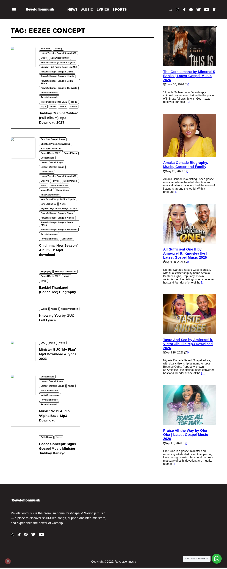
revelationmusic (49, 92)
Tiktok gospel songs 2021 (54, 102)
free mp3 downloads (51, 148)
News (72, 9)
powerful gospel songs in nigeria (57, 76)
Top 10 (74, 102)
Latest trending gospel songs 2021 (58, 53)
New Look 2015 (48, 204)
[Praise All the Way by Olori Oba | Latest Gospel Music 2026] (189, 423)
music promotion (59, 185)
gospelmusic (47, 158)
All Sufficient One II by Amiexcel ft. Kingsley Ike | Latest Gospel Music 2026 (185, 253)
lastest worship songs (52, 167)
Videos (62, 106)
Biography (46, 271)
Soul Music (67, 239)
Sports (120, 9)
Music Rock (46, 190)
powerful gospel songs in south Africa (57, 82)
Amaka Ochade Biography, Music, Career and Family (185, 165)
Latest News (47, 171)
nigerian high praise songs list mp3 (59, 67)
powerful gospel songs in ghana (57, 71)
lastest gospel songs (52, 162)
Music (87, 9)
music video (62, 190)
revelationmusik (49, 97)
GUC (43, 343)
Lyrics (102, 9)
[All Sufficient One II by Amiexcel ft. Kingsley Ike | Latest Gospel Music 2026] (189, 242)
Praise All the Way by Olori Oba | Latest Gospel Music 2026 (186, 435)
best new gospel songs (53, 139)
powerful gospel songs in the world (59, 88)
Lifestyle (45, 181)
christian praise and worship (55, 144)
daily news (46, 437)
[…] (188, 101)
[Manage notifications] (8, 561)
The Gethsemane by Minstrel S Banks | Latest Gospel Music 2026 (189, 76)
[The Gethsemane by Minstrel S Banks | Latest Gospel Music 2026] (189, 64)
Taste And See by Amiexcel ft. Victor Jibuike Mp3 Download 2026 (188, 344)
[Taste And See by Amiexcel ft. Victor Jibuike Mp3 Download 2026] (189, 332)
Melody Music (70, 181)
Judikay (58, 48)
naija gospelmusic (60, 58)
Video (53, 106)
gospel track (70, 153)
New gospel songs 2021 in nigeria (58, 62)
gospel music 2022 (50, 153)
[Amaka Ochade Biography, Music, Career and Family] (189, 155)
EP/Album (46, 48)
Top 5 (43, 106)
